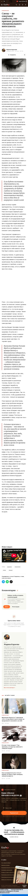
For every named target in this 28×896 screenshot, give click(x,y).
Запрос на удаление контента (8, 879)
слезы (4, 570)
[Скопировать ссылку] (11, 581)
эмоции (10, 570)
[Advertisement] (14, 286)
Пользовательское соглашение (9, 867)
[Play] (17, 1)
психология (17, 566)
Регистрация (15, 606)
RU (4, 1)
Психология (5, 10)
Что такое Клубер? (6, 862)
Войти (6, 606)
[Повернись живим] (24, 886)
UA (1, 1)
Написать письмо (5, 865)
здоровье (9, 566)
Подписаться (14, 813)
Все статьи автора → (9, 687)
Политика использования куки (8, 877)
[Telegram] (3, 581)
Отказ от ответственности (8, 872)
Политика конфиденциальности (9, 874)
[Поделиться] (24, 54)
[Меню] (1, 4)
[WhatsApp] (7, 581)
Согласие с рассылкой (6, 870)
